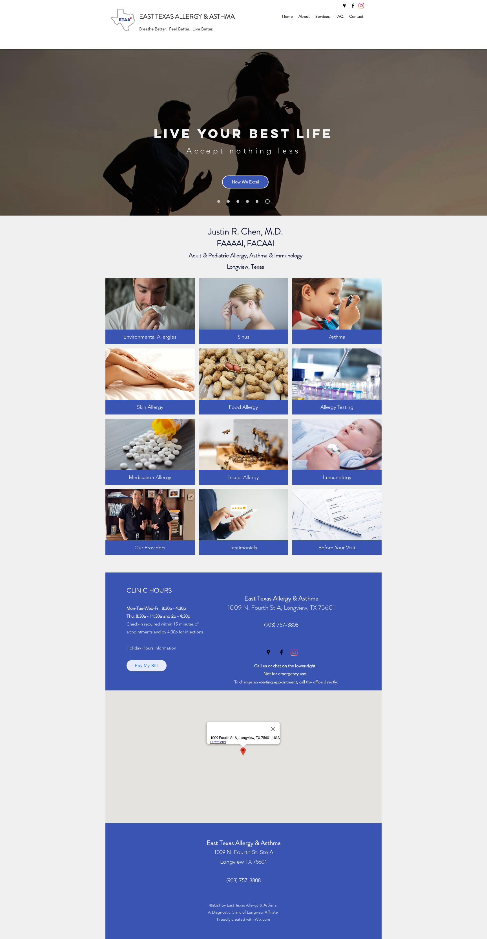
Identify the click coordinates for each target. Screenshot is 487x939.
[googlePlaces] (344, 5)
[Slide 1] (237, 201)
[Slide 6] (267, 201)
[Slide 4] (218, 201)
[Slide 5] (257, 201)
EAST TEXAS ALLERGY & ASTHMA (187, 16)
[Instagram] (361, 5)
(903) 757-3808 (281, 624)
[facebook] (353, 5)
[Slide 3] (247, 201)
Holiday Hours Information (151, 648)
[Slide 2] (228, 201)
